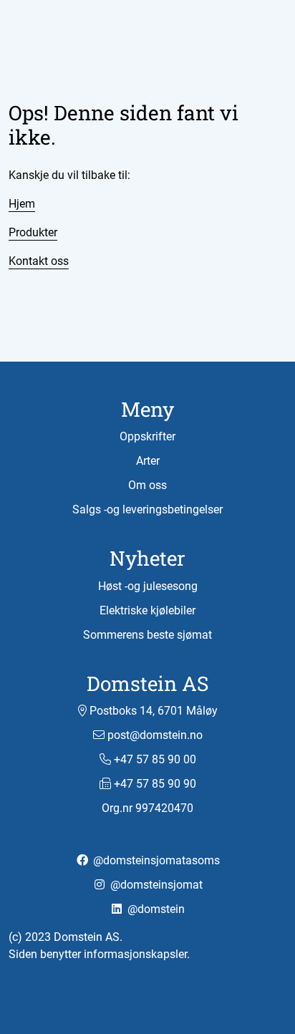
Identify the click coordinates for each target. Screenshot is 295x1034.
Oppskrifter (147, 436)
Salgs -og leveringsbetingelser (147, 509)
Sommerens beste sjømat (147, 635)
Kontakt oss (39, 261)
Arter (148, 461)
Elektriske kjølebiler (147, 610)
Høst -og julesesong (148, 586)
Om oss (147, 485)
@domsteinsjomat (155, 885)
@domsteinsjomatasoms (155, 860)
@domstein (155, 909)
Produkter (33, 232)
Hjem (22, 204)
